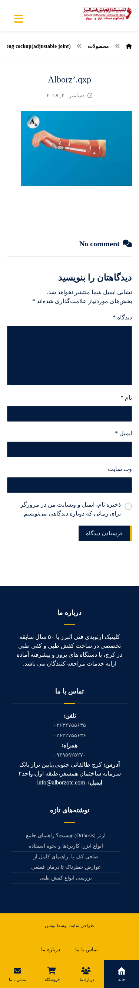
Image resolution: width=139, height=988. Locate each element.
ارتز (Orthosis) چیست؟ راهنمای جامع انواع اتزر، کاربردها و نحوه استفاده (66, 841)
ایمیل (123, 433)
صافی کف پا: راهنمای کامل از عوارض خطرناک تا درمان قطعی (66, 862)
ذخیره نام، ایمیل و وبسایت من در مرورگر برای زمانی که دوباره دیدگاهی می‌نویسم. (70, 509)
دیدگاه (122, 317)
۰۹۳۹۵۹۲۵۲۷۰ (69, 755)
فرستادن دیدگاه (104, 533)
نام (126, 397)
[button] (19, 19)
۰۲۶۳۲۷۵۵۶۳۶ (69, 735)
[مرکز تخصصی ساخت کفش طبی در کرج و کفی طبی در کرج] (106, 13)
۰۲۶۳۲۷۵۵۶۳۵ (69, 725)
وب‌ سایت (120, 469)
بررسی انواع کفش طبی (66, 878)
